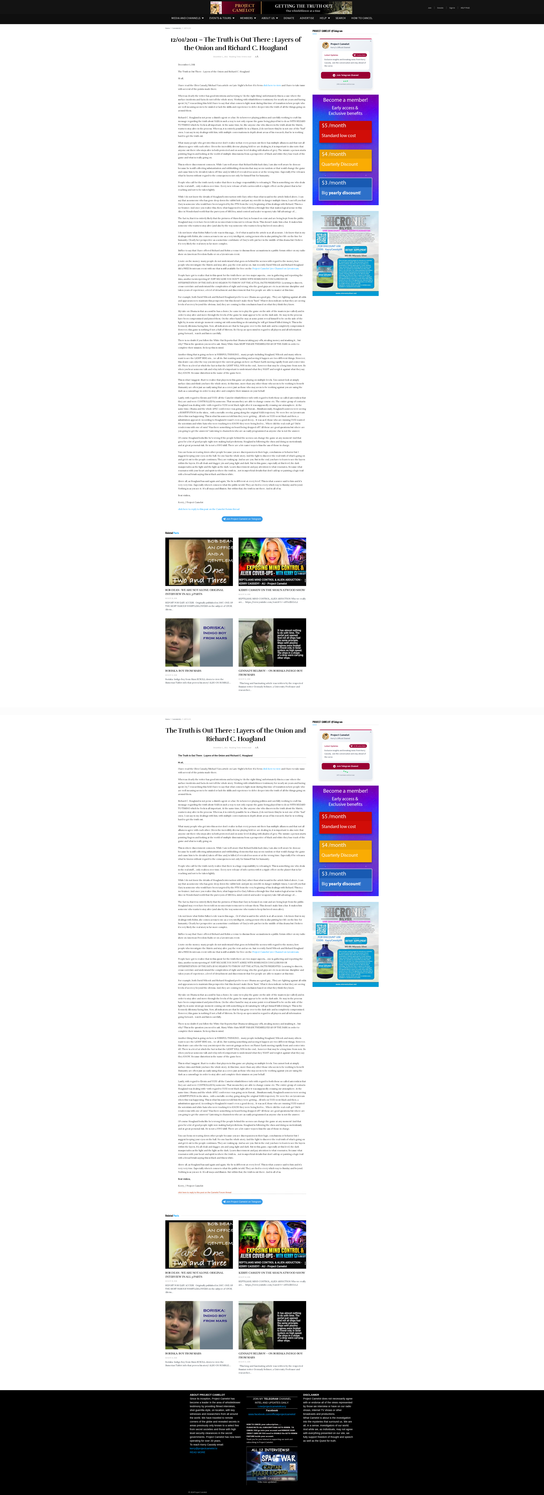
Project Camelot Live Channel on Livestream (275, 268)
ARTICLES (187, 28)
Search (341, 18)
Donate (440, 8)
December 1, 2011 (220, 56)
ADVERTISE (307, 18)
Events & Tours (220, 18)
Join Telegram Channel (347, 75)
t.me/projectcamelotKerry (272, 1406)
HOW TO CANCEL (361, 18)
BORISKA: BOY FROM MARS (183, 671)
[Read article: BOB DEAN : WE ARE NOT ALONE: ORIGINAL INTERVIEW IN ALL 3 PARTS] (199, 562)
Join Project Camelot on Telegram (243, 519)
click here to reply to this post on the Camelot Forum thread (208, 509)
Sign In (452, 8)
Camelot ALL (176, 28)
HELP (323, 18)
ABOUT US (268, 18)
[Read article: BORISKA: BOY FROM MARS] (199, 642)
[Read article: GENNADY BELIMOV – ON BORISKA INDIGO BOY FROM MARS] (272, 642)
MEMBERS (246, 18)
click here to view (272, 85)
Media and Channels (185, 18)
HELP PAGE (465, 8)
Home (167, 28)
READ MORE (197, 1452)
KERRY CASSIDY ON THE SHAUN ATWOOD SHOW (272, 590)
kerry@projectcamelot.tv (203, 1448)
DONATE (289, 18)
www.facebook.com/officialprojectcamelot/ (272, 1414)
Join (429, 8)
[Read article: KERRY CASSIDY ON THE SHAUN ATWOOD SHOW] (272, 562)
